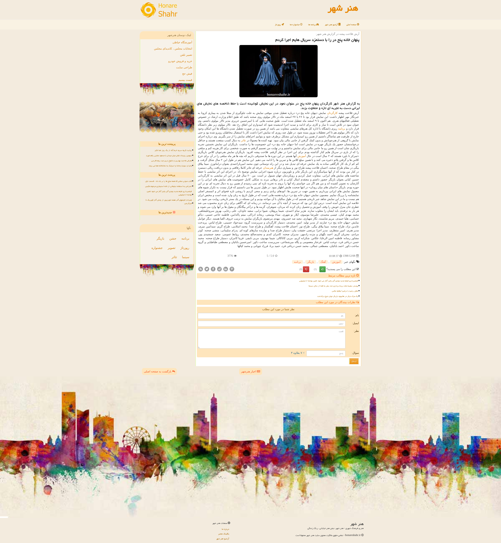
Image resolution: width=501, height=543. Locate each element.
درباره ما (225, 529)
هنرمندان (268, 167)
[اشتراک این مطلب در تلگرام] (219, 268)
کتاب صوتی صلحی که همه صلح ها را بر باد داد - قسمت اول (168, 181)
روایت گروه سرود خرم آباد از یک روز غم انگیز (173, 150)
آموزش (301, 156)
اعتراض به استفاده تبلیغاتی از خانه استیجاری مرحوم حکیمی (168, 186)
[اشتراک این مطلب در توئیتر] (207, 268)
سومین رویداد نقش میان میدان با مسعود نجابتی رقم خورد (169, 156)
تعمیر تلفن (186, 54)
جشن (172, 238)
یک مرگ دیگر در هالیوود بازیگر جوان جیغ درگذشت (337, 296)
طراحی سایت (184, 67)
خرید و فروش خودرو (180, 61)
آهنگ (323, 261)
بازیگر (310, 261)
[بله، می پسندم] (322, 269)
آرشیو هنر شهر (331, 25)
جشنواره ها (295, 25)
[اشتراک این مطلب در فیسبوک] (213, 268)
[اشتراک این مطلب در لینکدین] (225, 268)
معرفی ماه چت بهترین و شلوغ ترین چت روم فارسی (171, 161)
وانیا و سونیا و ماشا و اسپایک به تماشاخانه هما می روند (170, 166)
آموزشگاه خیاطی (182, 42)
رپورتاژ (278, 25)
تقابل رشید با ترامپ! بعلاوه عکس (345, 291)
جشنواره (157, 247)
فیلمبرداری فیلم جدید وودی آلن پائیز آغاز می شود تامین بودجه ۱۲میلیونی (328, 281)
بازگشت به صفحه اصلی (158, 371)
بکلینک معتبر (223, 534)
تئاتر (243, 140)
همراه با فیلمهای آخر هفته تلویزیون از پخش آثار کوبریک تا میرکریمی (169, 201)
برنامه (341, 128)
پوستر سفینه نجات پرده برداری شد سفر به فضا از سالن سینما (333, 286)
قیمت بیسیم (185, 79)
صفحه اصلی (351, 25)
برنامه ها (312, 25)
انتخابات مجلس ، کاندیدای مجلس (173, 48)
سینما (185, 257)
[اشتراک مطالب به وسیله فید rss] (200, 268)
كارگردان (332, 113)
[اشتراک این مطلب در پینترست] (232, 268)
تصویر (171, 247)
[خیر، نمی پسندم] (306, 269)
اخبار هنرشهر (249, 371)
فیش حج (187, 73)
